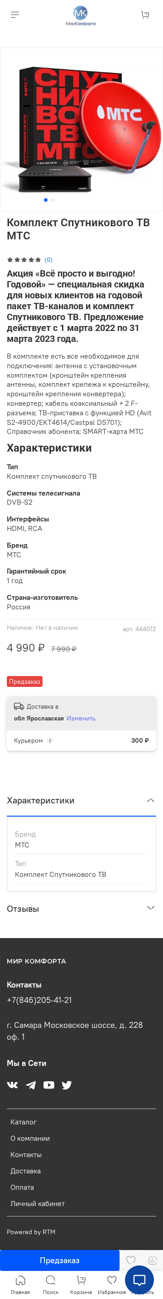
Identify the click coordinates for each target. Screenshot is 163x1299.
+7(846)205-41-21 (39, 1000)
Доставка (25, 1170)
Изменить (81, 718)
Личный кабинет (37, 1203)
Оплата (22, 1187)
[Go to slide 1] (46, 200)
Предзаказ (60, 1260)
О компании (30, 1138)
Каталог (23, 1121)
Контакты (26, 1154)
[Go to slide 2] (53, 200)
